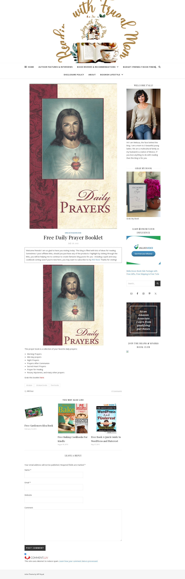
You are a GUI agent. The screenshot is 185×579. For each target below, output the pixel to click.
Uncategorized (73, 233)
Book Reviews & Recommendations (96, 67)
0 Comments (117, 391)
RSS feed (96, 259)
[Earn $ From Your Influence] (143, 250)
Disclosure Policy (74, 74)
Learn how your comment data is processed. (78, 561)
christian (29, 385)
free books (55, 385)
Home (31, 67)
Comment (29, 507)
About (92, 74)
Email (28, 482)
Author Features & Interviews (56, 67)
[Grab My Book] (143, 194)
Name (28, 470)
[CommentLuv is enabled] (73, 558)
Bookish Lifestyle (110, 74)
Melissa (30, 391)
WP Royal (40, 574)
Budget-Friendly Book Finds (139, 67)
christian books (41, 385)
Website (28, 495)
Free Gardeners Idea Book (39, 425)
